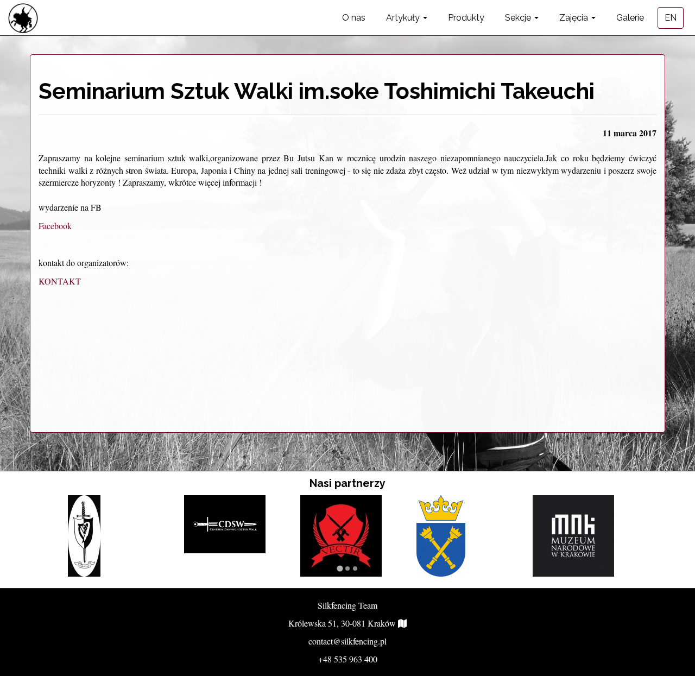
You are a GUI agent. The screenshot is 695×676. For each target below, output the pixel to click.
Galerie (630, 17)
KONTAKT (60, 281)
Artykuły (404, 17)
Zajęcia (574, 17)
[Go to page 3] (355, 568)
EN (671, 17)
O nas (353, 17)
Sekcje (519, 17)
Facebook (55, 225)
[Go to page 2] (347, 568)
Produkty (466, 17)
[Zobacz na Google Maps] (402, 623)
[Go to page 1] (340, 568)
